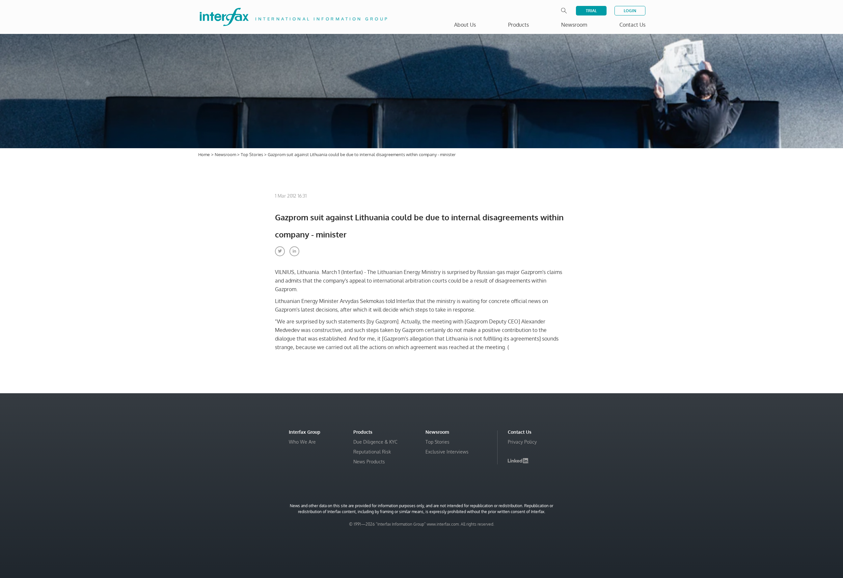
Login (630, 10)
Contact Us (632, 24)
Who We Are (302, 442)
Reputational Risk (372, 451)
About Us (465, 24)
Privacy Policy (522, 442)
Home (204, 154)
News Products (369, 461)
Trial (591, 10)
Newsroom (226, 154)
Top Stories (252, 154)
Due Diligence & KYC (375, 442)
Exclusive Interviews (447, 451)
